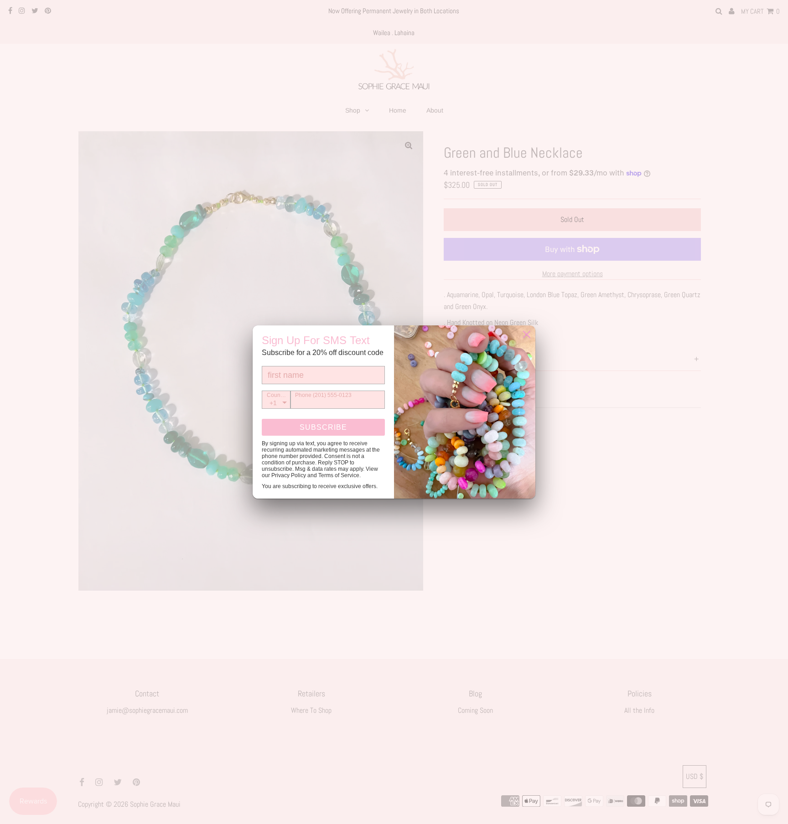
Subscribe (323, 427)
